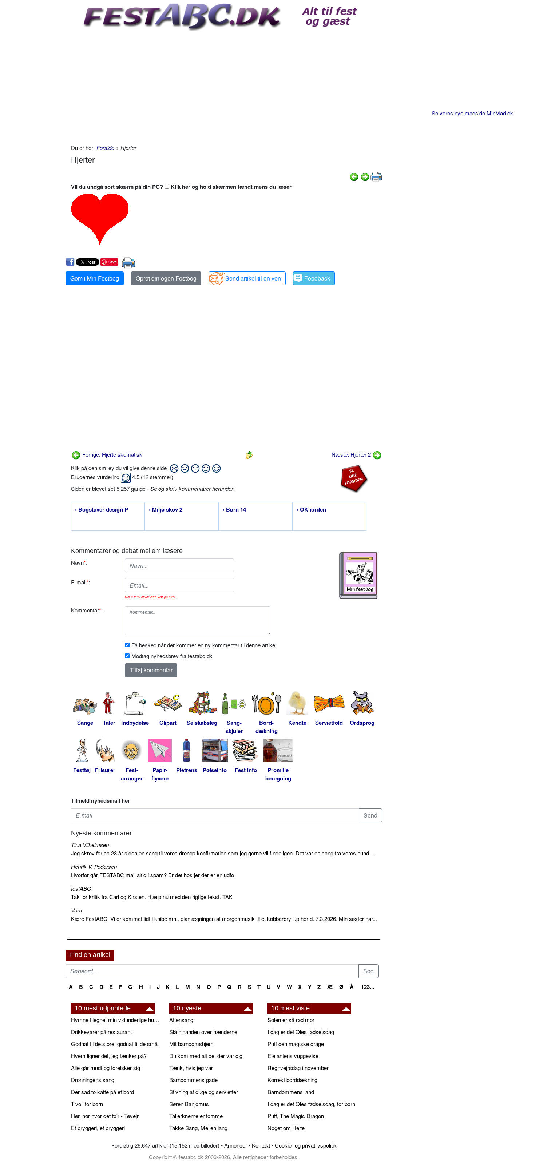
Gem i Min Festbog (94, 278)
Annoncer (235, 1145)
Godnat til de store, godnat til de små (114, 1043)
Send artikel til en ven (253, 278)
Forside (105, 147)
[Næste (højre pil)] (365, 175)
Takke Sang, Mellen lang (198, 1128)
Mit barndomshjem (191, 1043)
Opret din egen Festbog (166, 278)
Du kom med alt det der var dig (205, 1055)
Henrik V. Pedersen (94, 866)
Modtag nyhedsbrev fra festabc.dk (172, 656)
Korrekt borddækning (292, 1080)
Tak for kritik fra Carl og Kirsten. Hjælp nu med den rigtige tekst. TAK (152, 896)
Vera (76, 910)
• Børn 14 (234, 509)
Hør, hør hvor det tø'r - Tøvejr (105, 1116)
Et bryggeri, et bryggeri (98, 1128)
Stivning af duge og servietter (203, 1092)
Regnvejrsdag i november (298, 1067)
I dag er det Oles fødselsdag (301, 1031)
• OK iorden (311, 509)
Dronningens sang (92, 1080)
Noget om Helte (286, 1128)
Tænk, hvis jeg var (191, 1067)
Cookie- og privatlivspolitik (306, 1145)
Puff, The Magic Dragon (296, 1116)
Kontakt (261, 1145)
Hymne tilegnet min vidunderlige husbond (116, 1019)
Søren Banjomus (189, 1104)
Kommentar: (87, 610)
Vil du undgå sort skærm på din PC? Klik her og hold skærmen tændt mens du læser (181, 187)
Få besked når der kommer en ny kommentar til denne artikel (203, 645)
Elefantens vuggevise (293, 1055)
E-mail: (80, 582)
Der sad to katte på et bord (102, 1092)
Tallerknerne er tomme (196, 1116)
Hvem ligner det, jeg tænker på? (109, 1055)
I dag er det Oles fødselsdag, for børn (311, 1104)
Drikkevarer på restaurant (101, 1031)
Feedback (317, 278)
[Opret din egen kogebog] (358, 575)
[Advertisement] (226, 85)
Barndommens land (291, 1092)
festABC (81, 888)
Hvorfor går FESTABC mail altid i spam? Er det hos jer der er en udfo (152, 875)
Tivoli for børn (87, 1104)
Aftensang (181, 1019)
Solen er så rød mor (291, 1019)
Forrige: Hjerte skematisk (111, 454)
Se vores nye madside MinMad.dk (472, 113)
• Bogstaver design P (101, 509)
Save (112, 262)
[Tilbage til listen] (249, 454)
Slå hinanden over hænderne (203, 1031)
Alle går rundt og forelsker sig (105, 1067)
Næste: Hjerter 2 (352, 454)
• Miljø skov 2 (165, 509)
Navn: (79, 562)
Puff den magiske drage (296, 1043)
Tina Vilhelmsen (90, 844)
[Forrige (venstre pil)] (354, 175)
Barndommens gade (193, 1080)
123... (367, 987)
